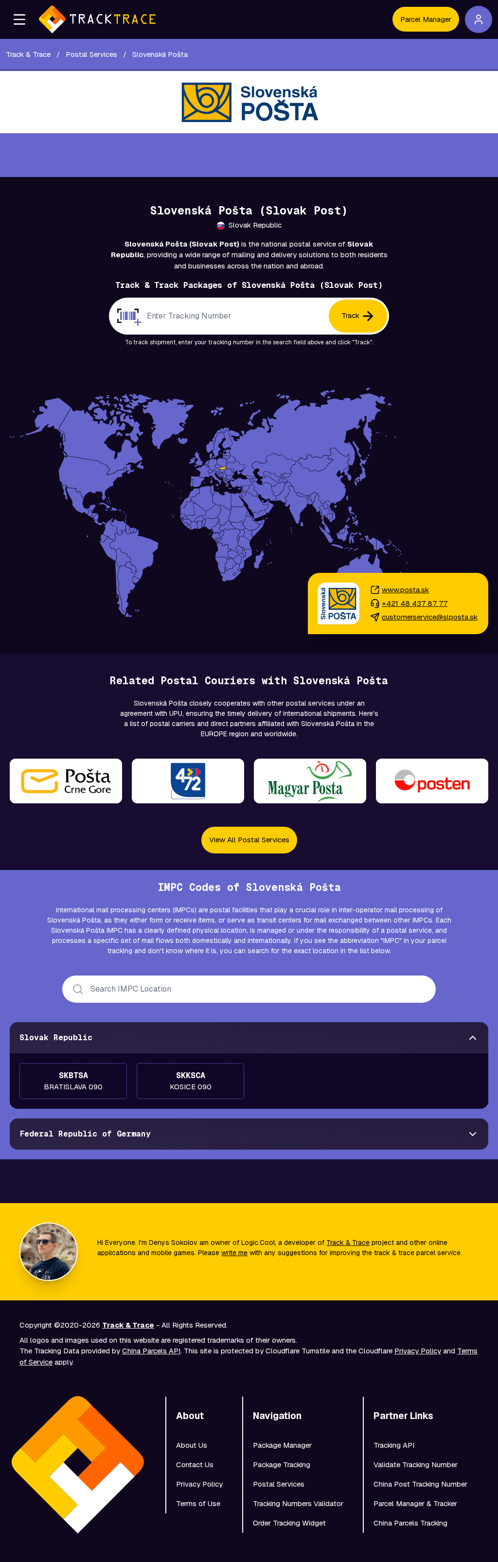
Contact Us (194, 1464)
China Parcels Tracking (410, 1522)
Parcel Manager (425, 19)
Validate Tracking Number (416, 1464)
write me (234, 1252)
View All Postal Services (249, 839)
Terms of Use (198, 1503)
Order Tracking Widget (289, 1522)
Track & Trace (348, 1242)
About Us (191, 1445)
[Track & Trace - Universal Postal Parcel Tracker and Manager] (97, 19)
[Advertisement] (249, 155)
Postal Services (278, 1484)
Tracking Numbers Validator (298, 1503)
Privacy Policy (417, 1350)
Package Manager (282, 1445)
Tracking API (394, 1445)
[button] (19, 19)
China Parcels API (151, 1350)
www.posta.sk (405, 589)
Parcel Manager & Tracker (415, 1503)
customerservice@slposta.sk (430, 616)
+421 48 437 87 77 (414, 603)
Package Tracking (281, 1464)
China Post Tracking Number (420, 1484)
